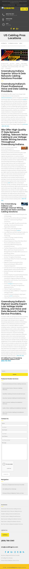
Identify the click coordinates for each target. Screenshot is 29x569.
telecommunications (6, 97)
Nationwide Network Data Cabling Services (14, 383)
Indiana (17, 63)
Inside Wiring (9, 65)
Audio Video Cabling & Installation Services (14, 408)
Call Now (5, 534)
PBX (20, 65)
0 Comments (8, 68)
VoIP (20, 66)
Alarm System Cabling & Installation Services (12, 403)
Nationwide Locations (21, 5)
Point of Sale (25, 65)
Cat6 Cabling (24, 63)
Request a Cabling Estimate (9, 5)
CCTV (11, 296)
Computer (10, 283)
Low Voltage (16, 65)
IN (1, 65)
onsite (24, 99)
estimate (25, 124)
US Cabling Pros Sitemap (9, 489)
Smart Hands (4, 66)
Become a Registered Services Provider (13, 484)
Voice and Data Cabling (13, 66)
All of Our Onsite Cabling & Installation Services (13, 413)
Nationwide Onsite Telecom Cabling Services (12, 389)
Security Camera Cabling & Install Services (14, 398)
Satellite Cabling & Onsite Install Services (14, 393)
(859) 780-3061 (5, 126)
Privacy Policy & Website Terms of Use (13, 493)
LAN (9, 182)
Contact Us (5, 474)
